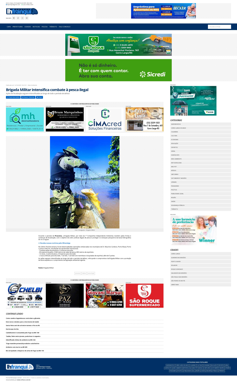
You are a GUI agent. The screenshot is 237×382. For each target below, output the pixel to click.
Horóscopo (175, 155)
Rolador (174, 265)
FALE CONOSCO (64, 27)
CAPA (9, 27)
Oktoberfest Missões (178, 178)
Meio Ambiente (176, 159)
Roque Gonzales (177, 269)
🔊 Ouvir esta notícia (13, 97)
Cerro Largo (175, 254)
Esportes (174, 147)
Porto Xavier (176, 261)
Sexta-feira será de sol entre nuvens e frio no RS (23, 325)
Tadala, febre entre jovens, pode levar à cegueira (23, 336)
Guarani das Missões (178, 257)
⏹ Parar (39, 97)
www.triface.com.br (23, 380)
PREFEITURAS (18, 27)
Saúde (173, 201)
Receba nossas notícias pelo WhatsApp (55, 243)
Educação (174, 143)
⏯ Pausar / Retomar (28, 97)
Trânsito (174, 209)
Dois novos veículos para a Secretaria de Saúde (22, 322)
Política (174, 190)
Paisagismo (175, 186)
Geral (173, 151)
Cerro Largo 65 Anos (178, 128)
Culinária (174, 132)
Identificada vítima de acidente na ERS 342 (20, 340)
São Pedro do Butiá (178, 281)
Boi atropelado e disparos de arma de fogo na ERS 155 (25, 351)
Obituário (174, 174)
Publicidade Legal (177, 194)
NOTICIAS (36, 27)
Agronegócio (176, 124)
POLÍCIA (44, 27)
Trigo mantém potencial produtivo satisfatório (22, 343)
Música (173, 170)
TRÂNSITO (53, 27)
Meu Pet (174, 167)
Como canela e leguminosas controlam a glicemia (23, 318)
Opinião (174, 182)
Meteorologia (176, 163)
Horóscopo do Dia (12, 329)
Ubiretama (175, 284)
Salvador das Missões (179, 273)
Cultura (174, 136)
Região (173, 197)
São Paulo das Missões (179, 277)
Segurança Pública (177, 205)
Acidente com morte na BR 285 (16, 347)
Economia (174, 139)
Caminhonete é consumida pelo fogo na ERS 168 (22, 333)
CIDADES (27, 27)
